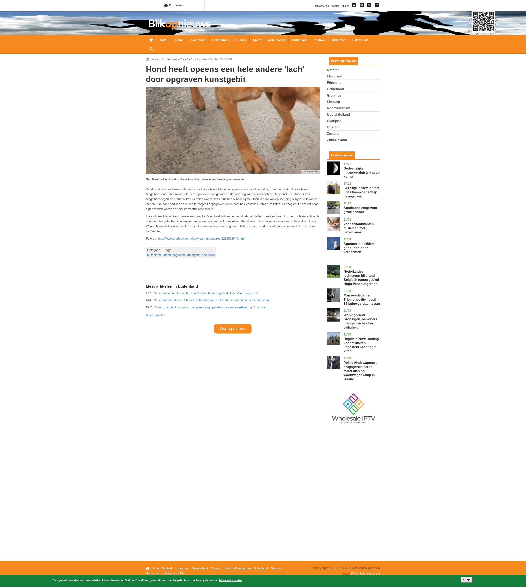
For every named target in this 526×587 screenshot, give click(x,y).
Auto (163, 40)
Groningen (335, 95)
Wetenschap (276, 40)
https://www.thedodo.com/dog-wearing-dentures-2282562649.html (201, 238)
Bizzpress (338, 40)
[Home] (180, 24)
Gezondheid (220, 40)
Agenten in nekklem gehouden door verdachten (359, 248)
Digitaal (179, 40)
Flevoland (334, 76)
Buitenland (300, 40)
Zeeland (333, 133)
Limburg (333, 102)
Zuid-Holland (337, 140)
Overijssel (334, 121)
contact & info (322, 6)
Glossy (241, 40)
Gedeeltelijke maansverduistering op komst (362, 172)
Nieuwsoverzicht (151, 39)
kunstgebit (193, 255)
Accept (467, 579)
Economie (198, 40)
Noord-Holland (338, 114)
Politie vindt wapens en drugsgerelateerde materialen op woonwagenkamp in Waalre (362, 371)
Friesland (334, 82)
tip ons (345, 6)
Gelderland (335, 89)
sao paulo (208, 255)
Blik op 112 (360, 40)
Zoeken (151, 48)
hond (167, 255)
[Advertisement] (233, 306)
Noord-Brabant (338, 108)
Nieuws (320, 40)
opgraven (178, 255)
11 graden (175, 5)
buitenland (154, 255)
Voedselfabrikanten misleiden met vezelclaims (359, 228)
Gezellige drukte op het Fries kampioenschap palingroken (361, 192)
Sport (257, 40)
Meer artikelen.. (156, 315)
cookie (335, 6)
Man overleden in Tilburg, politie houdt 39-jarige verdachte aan (362, 299)
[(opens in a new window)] (355, 6)
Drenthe (333, 70)
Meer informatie (230, 580)
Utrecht (332, 127)
